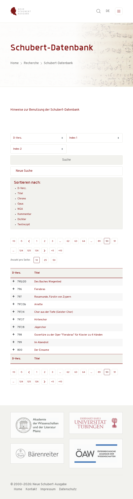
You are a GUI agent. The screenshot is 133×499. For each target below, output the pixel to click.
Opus (20, 204)
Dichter (21, 219)
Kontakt (31, 489)
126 (37, 251)
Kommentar (24, 214)
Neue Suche (24, 171)
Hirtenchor (40, 319)
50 (54, 260)
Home (18, 489)
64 (83, 241)
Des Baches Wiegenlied (47, 281)
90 (107, 241)
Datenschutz (68, 489)
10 (37, 260)
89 (99, 241)
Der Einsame (41, 350)
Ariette (38, 304)
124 (21, 251)
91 (115, 241)
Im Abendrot (41, 342)
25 (45, 260)
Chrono (21, 198)
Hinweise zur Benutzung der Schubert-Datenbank (44, 110)
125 (29, 251)
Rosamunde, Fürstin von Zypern (52, 297)
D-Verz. (21, 188)
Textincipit (23, 224)
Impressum (48, 489)
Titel (20, 193)
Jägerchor (40, 327)
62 (68, 241)
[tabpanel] (66, 55)
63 (75, 241)
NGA (20, 209)
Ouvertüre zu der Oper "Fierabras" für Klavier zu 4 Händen (68, 335)
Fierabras (39, 289)
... (60, 241)
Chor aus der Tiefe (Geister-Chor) (53, 312)
